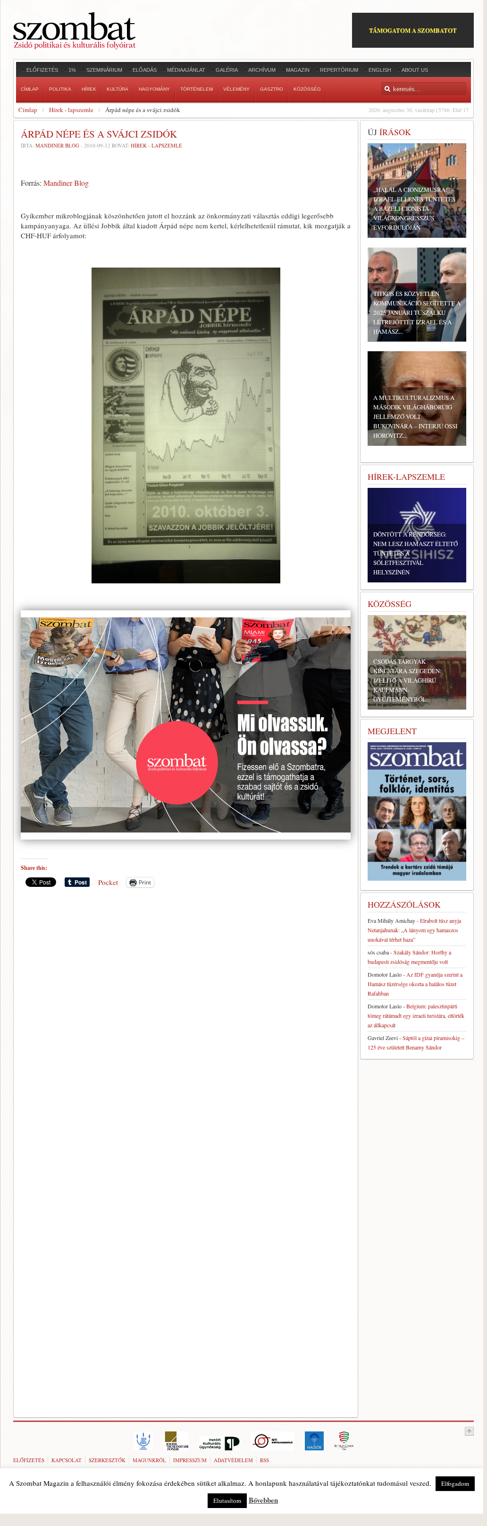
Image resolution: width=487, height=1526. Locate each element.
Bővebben (263, 1500)
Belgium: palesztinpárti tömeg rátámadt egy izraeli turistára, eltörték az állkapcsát (416, 1015)
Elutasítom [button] (227, 1500)
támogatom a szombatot (413, 30)
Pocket (108, 882)
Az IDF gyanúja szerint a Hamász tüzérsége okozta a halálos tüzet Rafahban (415, 984)
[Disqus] (186, 1026)
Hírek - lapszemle (71, 109)
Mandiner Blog (57, 145)
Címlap (27, 109)
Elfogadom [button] (455, 1483)
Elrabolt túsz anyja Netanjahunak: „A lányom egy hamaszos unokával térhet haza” (414, 930)
